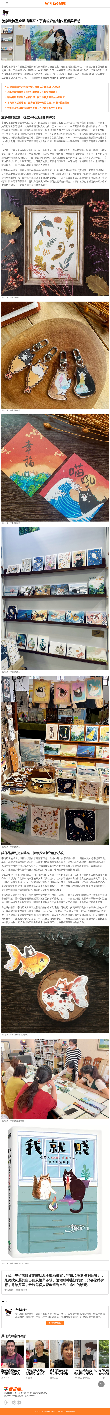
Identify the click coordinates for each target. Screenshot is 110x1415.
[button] (5, 1361)
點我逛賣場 (55, 1323)
